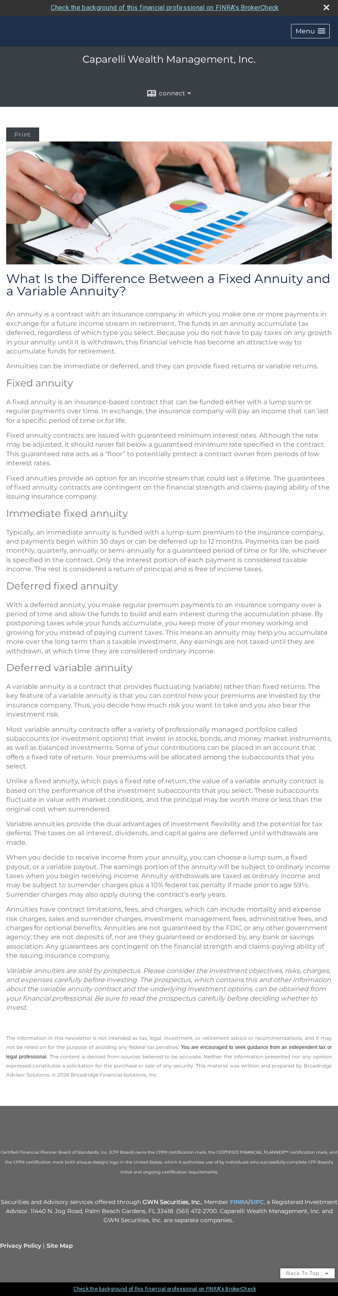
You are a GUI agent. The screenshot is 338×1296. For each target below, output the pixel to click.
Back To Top (303, 1273)
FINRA (239, 1202)
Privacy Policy (20, 1245)
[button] (310, 31)
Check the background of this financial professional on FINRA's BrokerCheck (165, 8)
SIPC (257, 1202)
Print (22, 134)
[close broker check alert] (326, 7)
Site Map (60, 1245)
